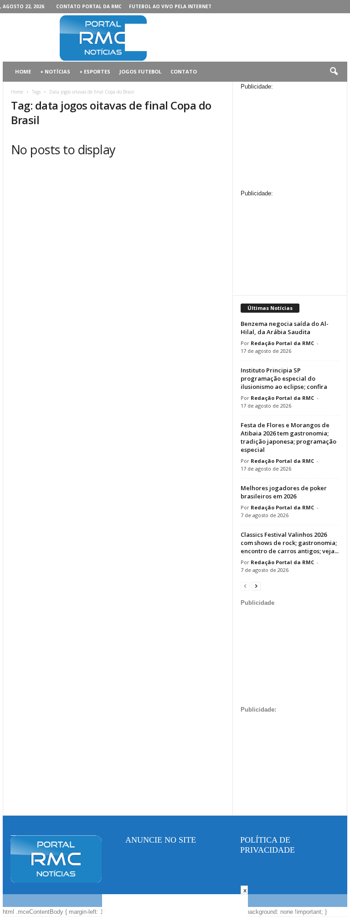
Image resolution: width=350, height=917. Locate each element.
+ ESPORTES (94, 71)
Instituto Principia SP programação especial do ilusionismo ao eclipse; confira (284, 378)
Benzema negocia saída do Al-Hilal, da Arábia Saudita (285, 328)
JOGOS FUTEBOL (140, 71)
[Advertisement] (231, 37)
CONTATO (183, 71)
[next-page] (256, 586)
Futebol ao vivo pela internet (170, 6)
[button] (334, 72)
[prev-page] (245, 586)
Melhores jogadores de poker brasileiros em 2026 (284, 492)
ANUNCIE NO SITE (160, 839)
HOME (23, 71)
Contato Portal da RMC (89, 6)
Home (17, 92)
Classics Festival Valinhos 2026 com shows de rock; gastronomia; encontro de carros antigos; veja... (290, 542)
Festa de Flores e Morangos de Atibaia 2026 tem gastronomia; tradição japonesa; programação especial (288, 437)
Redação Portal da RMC (282, 343)
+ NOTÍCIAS (55, 71)
